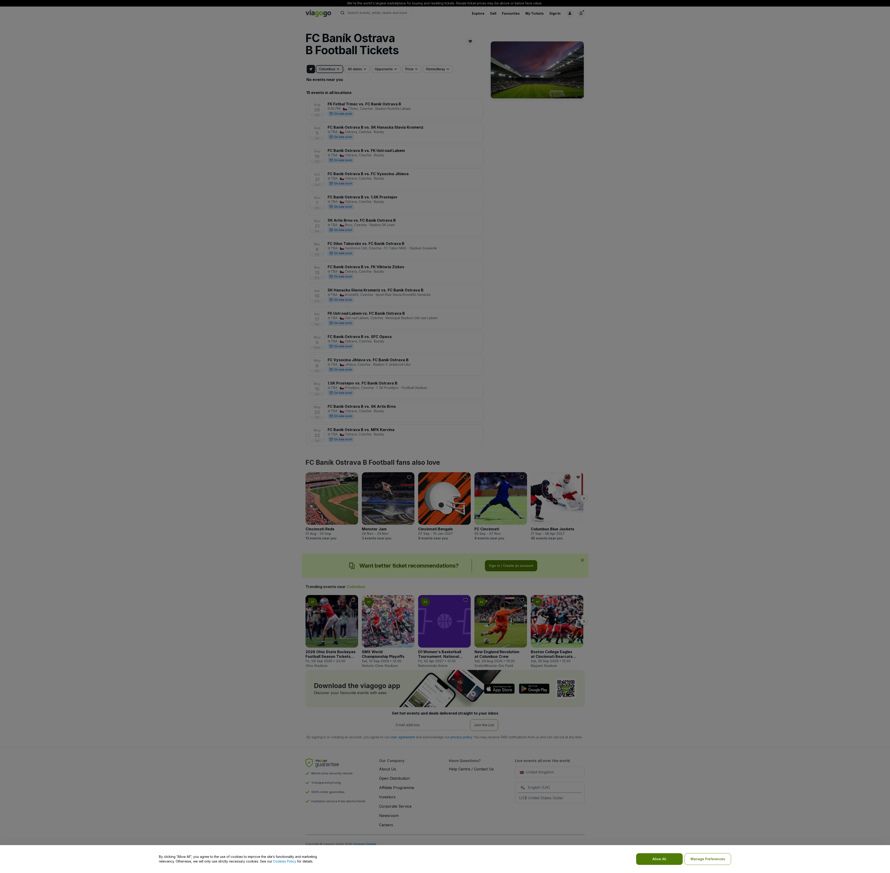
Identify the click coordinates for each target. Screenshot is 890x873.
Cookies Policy (284, 861)
